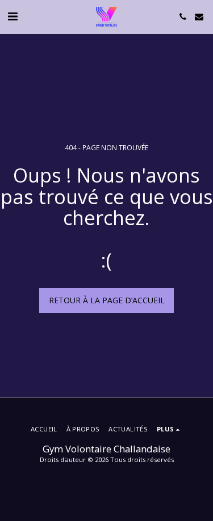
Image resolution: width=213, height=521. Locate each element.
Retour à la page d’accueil (107, 300)
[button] (12, 16)
